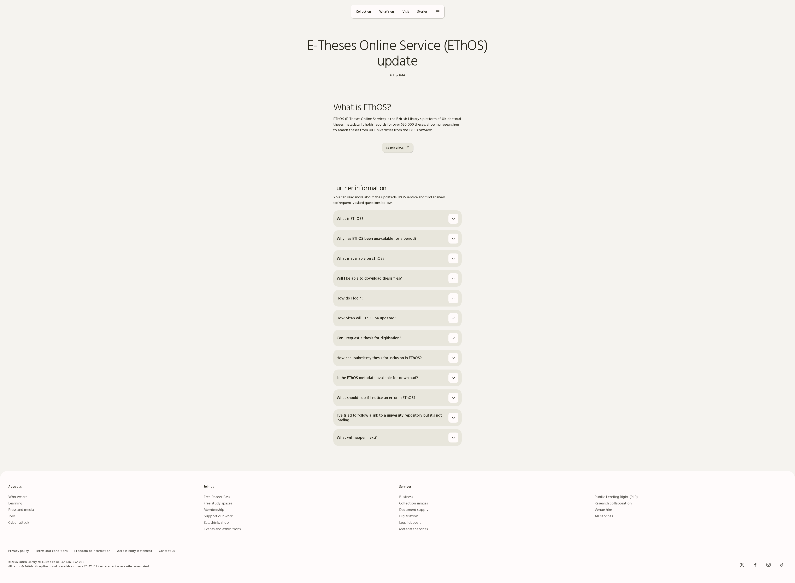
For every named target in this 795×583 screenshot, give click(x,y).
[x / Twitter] (742, 565)
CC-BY (88, 566)
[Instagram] (768, 565)
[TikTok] (782, 565)
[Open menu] (438, 12)
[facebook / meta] (755, 565)
